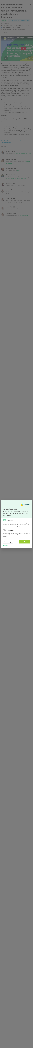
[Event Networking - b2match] (25, 505)
